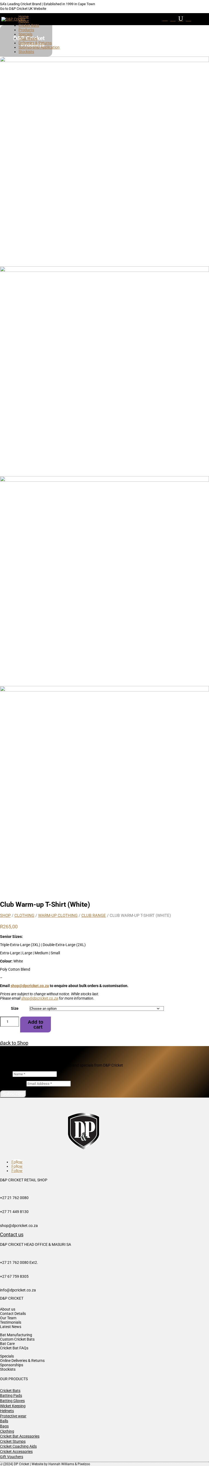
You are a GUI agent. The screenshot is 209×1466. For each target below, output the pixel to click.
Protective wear (13, 1416)
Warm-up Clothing (58, 915)
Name (6, 1074)
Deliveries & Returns (35, 43)
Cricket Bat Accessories (19, 1436)
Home (24, 16)
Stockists (26, 51)
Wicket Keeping (13, 1406)
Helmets (7, 1411)
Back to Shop (13, 1043)
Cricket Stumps (13, 1441)
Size (15, 1008)
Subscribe (13, 1094)
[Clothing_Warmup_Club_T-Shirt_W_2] (104, 60)
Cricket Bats (29, 25)
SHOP (5, 915)
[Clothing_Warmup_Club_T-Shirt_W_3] (104, 270)
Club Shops (28, 38)
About (24, 21)
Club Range (93, 915)
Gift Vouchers (11, 1457)
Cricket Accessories (16, 1451)
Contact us (11, 1234)
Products (26, 30)
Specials (25, 34)
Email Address (13, 1083)
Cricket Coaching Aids (18, 1446)
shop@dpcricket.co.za (30, 986)
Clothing (24, 915)
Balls (4, 1421)
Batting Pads (11, 1395)
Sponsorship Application (39, 47)
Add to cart (35, 1024)
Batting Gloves (12, 1401)
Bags (4, 1426)
